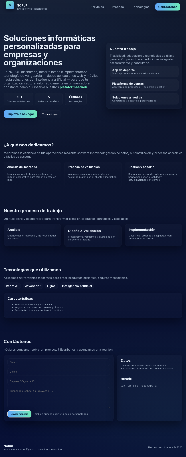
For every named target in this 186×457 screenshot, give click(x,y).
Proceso (118, 7)
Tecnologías (140, 7)
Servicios (97, 7)
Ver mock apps (50, 114)
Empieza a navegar (20, 114)
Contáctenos (167, 7)
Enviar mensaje (19, 414)
